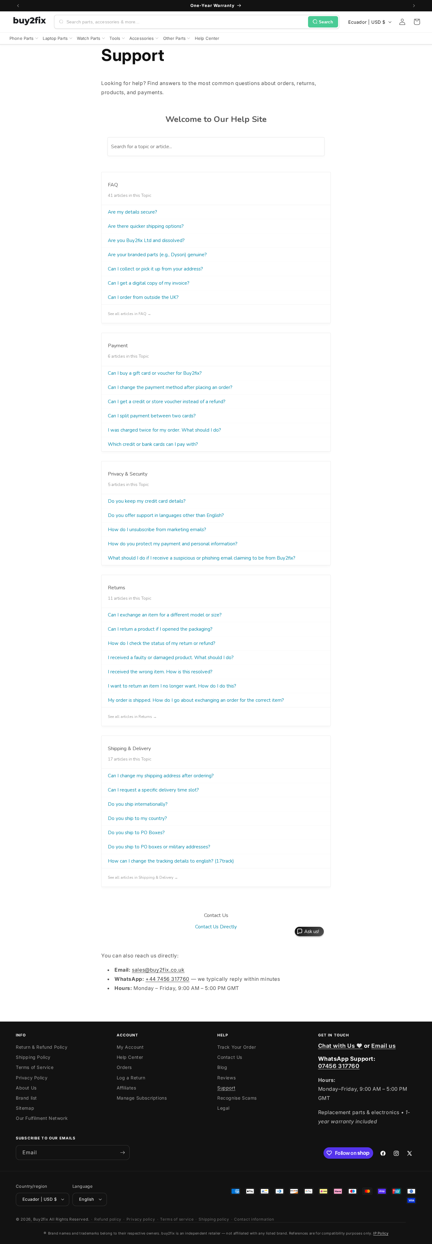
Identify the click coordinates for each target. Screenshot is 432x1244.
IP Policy (380, 1233)
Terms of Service (35, 1067)
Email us (383, 1045)
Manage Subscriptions (142, 1098)
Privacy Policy (31, 1077)
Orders (124, 1067)
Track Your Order (236, 1047)
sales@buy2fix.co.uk (158, 970)
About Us (26, 1088)
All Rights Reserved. (69, 1219)
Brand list (26, 1098)
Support (226, 1088)
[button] (417, 22)
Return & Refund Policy (41, 1047)
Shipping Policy (33, 1057)
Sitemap (25, 1108)
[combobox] (186, 21)
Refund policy (107, 1219)
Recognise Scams (237, 1098)
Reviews (226, 1077)
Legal (223, 1108)
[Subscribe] (122, 1152)
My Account (130, 1047)
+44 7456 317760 (167, 979)
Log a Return (131, 1077)
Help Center (130, 1057)
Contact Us (229, 1057)
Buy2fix (40, 1219)
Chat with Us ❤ (340, 1045)
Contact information (254, 1219)
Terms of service (177, 1219)
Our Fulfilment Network (42, 1118)
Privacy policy (141, 1219)
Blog (222, 1067)
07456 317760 (339, 1066)
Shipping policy (214, 1219)
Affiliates (126, 1088)
